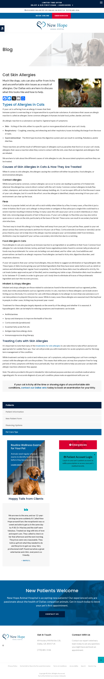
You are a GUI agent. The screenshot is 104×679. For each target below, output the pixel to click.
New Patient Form (14, 418)
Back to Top (92, 666)
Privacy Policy (12, 666)
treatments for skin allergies (48, 345)
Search (83, 666)
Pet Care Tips (12, 432)
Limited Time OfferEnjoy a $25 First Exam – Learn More (51, 3)
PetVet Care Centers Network (55, 676)
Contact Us (52, 614)
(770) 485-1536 (73, 10)
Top (101, 660)
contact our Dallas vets (34, 387)
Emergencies (61, 15)
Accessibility (74, 666)
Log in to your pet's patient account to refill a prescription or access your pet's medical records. (78, 461)
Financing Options (14, 425)
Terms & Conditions (60, 666)
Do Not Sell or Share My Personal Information (35, 666)
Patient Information (15, 412)
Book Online (42, 15)
